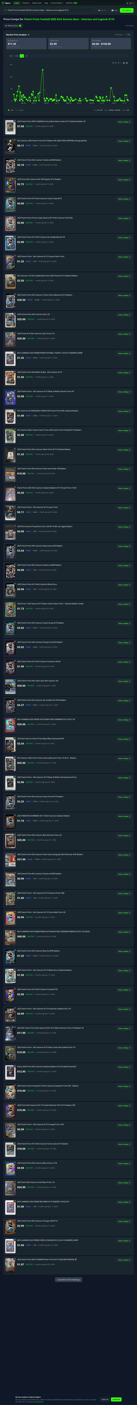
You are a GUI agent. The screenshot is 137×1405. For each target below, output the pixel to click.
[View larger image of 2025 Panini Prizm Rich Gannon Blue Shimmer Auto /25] (10, 841)
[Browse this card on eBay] (14, 120)
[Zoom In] (113, 63)
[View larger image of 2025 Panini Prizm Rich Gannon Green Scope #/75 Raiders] (10, 629)
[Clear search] (93, 10)
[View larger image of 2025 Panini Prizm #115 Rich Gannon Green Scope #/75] (10, 204)
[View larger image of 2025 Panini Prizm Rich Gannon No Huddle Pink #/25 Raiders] (10, 706)
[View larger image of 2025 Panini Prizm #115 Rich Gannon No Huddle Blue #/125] (10, 243)
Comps (16, 3)
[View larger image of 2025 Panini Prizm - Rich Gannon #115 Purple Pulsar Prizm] (10, 262)
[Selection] (121, 63)
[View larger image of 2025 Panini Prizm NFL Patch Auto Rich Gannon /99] (10, 686)
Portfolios (71, 3)
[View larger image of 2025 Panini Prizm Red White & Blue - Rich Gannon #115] (10, 378)
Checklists (25, 3)
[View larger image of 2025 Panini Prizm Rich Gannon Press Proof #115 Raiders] (10, 802)
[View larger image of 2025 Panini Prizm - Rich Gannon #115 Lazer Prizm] (10, 513)
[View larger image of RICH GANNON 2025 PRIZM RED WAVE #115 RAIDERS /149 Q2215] (10, 1207)
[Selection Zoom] (119, 63)
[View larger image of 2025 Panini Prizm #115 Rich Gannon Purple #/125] (10, 995)
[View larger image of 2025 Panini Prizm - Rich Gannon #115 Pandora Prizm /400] (10, 899)
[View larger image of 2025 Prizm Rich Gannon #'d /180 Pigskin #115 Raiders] (10, 185)
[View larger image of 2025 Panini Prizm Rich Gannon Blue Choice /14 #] (10, 1169)
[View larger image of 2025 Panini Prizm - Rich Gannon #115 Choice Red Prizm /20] (10, 918)
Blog (46, 3)
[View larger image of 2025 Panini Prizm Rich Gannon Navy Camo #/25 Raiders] (10, 552)
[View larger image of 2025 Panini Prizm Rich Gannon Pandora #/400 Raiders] (10, 166)
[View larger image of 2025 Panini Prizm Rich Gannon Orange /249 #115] (10, 1227)
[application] (68, 83)
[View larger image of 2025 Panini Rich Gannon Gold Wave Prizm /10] (10, 1188)
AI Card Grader (56, 3)
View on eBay (123, 122)
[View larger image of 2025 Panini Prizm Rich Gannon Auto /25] (10, 320)
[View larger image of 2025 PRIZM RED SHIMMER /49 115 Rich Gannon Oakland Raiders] (10, 822)
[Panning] (124, 63)
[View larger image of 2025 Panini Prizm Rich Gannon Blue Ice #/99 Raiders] (10, 957)
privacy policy (39, 1402)
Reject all (105, 1399)
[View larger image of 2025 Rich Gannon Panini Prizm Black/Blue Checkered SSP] (10, 744)
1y (22, 56)
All (26, 56)
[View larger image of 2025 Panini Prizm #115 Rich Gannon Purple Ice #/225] (10, 667)
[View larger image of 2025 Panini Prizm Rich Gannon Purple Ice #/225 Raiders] (10, 648)
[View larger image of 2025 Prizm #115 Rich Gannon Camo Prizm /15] (10, 339)
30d (11, 56)
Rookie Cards (37, 3)
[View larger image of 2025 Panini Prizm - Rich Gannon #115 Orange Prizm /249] (10, 1130)
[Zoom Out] (116, 63)
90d (16, 56)
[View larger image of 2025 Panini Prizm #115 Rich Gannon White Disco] (10, 590)
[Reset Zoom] (127, 63)
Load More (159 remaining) (69, 1279)
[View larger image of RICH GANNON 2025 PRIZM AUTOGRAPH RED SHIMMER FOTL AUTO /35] (10, 725)
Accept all (116, 1399)
